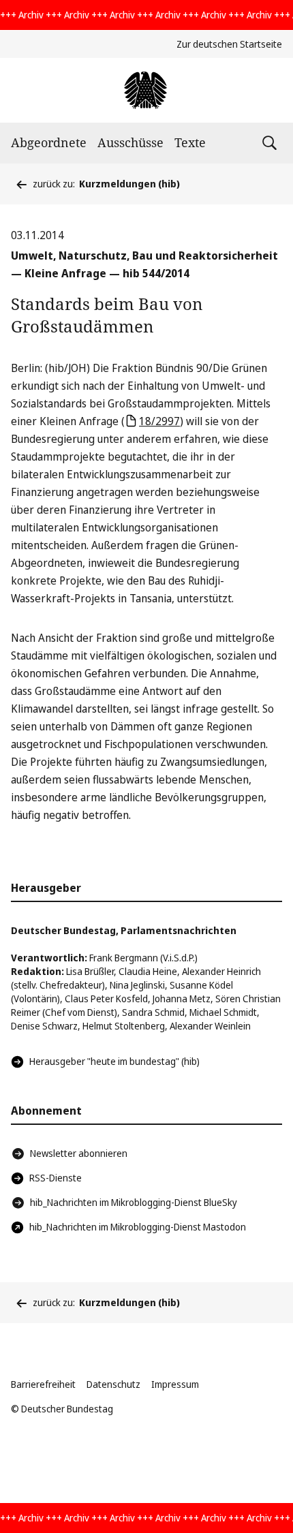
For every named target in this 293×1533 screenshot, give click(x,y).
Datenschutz (113, 1384)
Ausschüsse (130, 142)
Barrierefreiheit (43, 1384)
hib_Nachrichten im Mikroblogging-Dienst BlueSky (133, 1202)
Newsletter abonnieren (78, 1153)
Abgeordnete (49, 142)
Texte (190, 142)
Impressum (175, 1384)
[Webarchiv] (146, 90)
